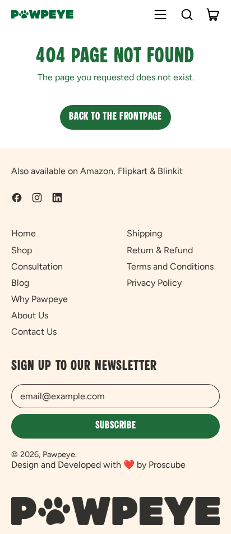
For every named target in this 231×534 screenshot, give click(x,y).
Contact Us (34, 331)
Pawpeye (59, 454)
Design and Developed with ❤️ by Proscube (98, 464)
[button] (186, 14)
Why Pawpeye (39, 299)
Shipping (144, 233)
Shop (21, 250)
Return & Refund (160, 250)
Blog (20, 282)
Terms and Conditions (170, 266)
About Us (29, 315)
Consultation (37, 266)
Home (23, 233)
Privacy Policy (154, 282)
